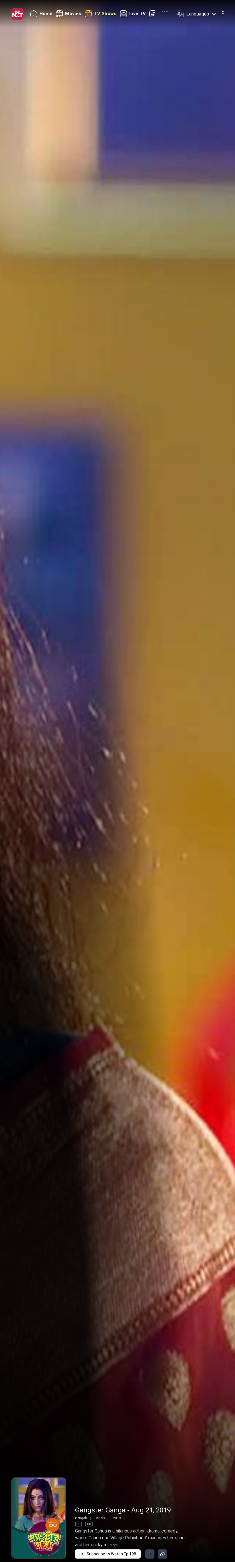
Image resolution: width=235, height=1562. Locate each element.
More (113, 1545)
